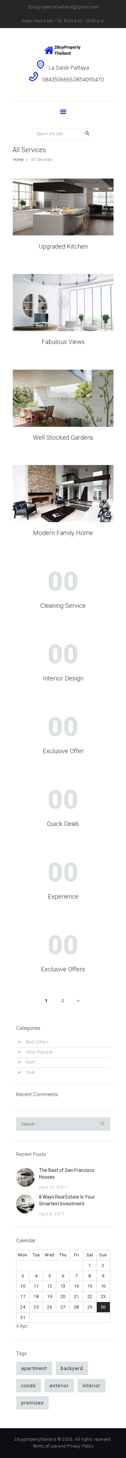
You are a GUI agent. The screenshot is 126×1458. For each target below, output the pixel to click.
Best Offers (37, 1041)
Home (18, 159)
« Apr (22, 1326)
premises (32, 1403)
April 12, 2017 (53, 1187)
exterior (59, 1385)
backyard (72, 1368)
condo (28, 1385)
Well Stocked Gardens (63, 437)
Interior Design (63, 678)
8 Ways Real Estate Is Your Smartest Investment (67, 1200)
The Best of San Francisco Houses (66, 1173)
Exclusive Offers (63, 969)
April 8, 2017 (52, 1214)
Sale (30, 1072)
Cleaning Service (63, 605)
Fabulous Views (63, 342)
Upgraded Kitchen (63, 246)
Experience (63, 896)
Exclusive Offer (63, 751)
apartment (34, 1368)
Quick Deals (63, 824)
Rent (30, 1062)
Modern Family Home (63, 533)
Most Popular (39, 1052)
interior (91, 1385)
